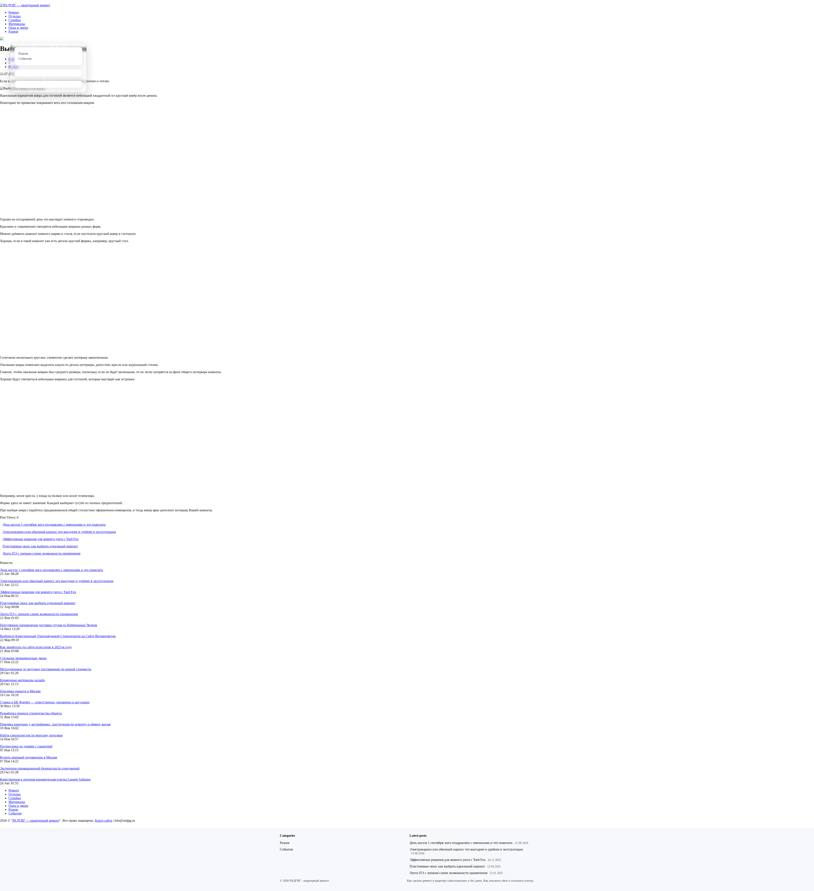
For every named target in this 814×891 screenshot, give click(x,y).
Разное (13, 31)
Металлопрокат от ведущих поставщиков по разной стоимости (45, 669)
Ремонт (13, 12)
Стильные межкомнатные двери (23, 658)
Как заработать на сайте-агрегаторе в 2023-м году (36, 647)
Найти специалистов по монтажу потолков (31, 735)
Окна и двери (18, 27)
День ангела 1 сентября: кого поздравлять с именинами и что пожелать (54, 524)
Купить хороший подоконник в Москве (28, 757)
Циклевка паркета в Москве (20, 691)
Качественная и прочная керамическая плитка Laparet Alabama (45, 779)
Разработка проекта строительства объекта (31, 713)
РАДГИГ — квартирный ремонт (36, 820)
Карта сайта (103, 820)
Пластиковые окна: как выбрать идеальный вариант (40, 546)
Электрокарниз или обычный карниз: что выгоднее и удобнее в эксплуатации (59, 532)
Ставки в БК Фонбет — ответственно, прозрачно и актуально (44, 702)
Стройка (14, 20)
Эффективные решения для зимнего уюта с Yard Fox (41, 539)
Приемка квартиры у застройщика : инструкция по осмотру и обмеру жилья (55, 724)
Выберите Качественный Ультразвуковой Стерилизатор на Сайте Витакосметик (58, 636)
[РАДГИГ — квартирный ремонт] (25, 5)
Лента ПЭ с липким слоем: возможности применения (41, 553)
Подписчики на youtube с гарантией (26, 746)
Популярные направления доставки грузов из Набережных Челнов (48, 625)
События (14, 813)
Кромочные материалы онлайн (22, 680)
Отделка (14, 16)
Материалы (16, 24)
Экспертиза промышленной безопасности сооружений (39, 768)
